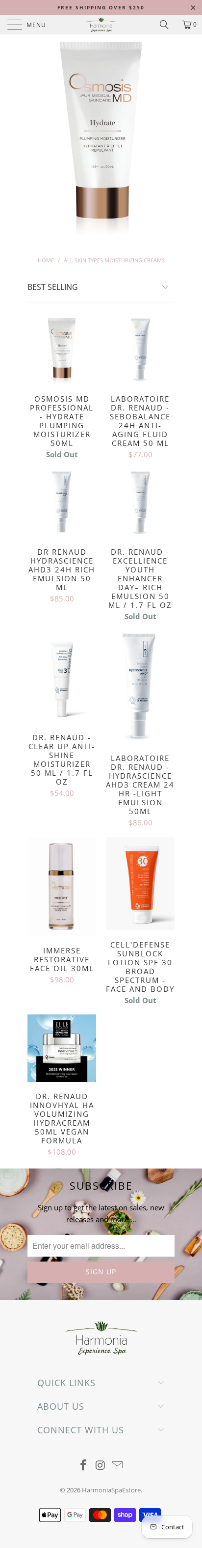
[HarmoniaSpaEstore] (101, 24)
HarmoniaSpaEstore (111, 1489)
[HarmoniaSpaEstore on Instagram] (100, 1465)
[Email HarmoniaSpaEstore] (117, 1465)
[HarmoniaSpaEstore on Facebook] (83, 1465)
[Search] (168, 24)
